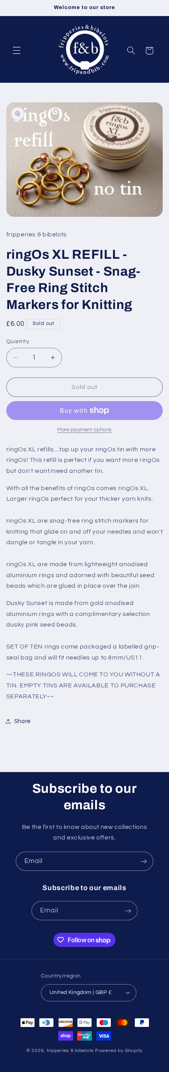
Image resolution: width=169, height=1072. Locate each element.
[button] (16, 51)
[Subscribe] (144, 861)
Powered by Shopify (119, 1050)
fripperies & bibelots (70, 1050)
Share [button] (22, 721)
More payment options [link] (84, 429)
